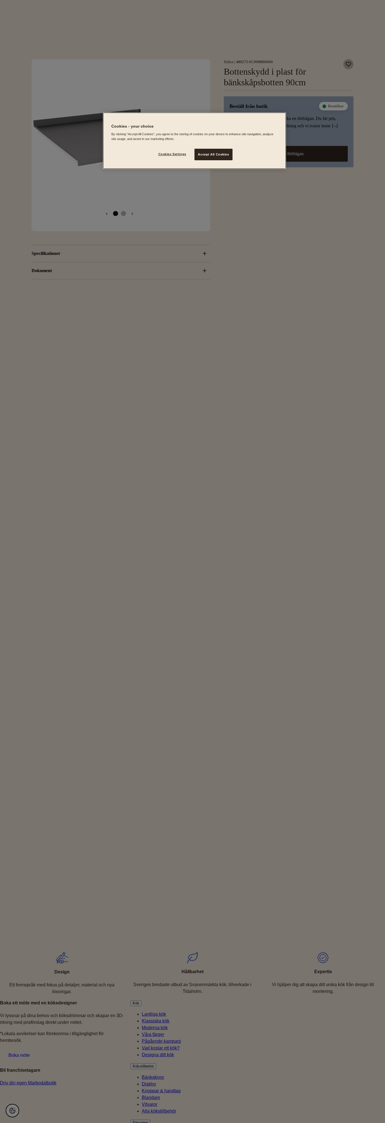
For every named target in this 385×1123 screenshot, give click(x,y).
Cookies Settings (172, 153)
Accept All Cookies (213, 154)
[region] (194, 140)
